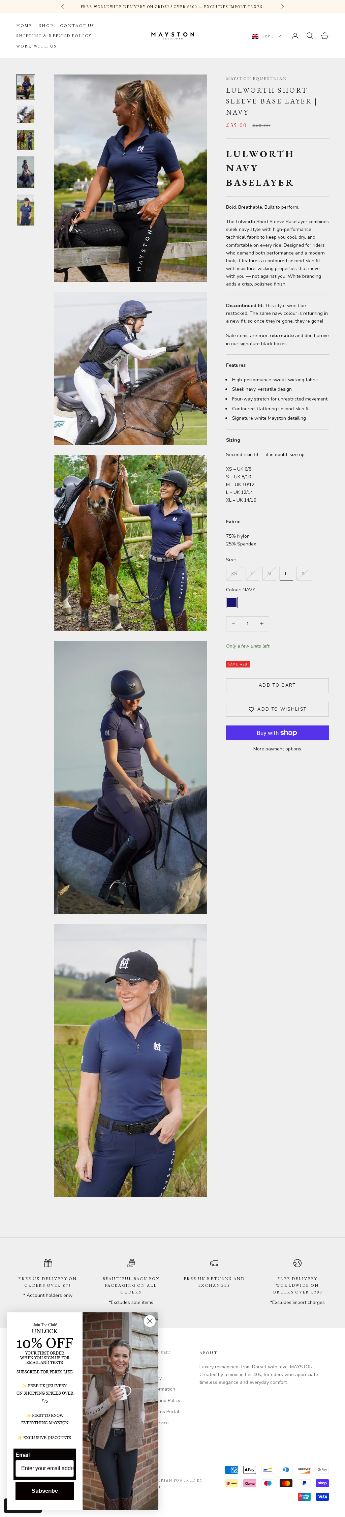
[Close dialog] (150, 1321)
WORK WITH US (36, 46)
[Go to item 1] (25, 87)
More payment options (277, 749)
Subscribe (45, 1491)
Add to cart (277, 685)
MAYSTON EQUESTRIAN (256, 78)
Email (22, 1455)
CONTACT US (77, 25)
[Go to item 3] (25, 140)
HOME (24, 25)
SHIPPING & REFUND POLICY (54, 35)
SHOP (46, 25)
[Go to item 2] (25, 114)
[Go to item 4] (25, 172)
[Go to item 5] (25, 210)
